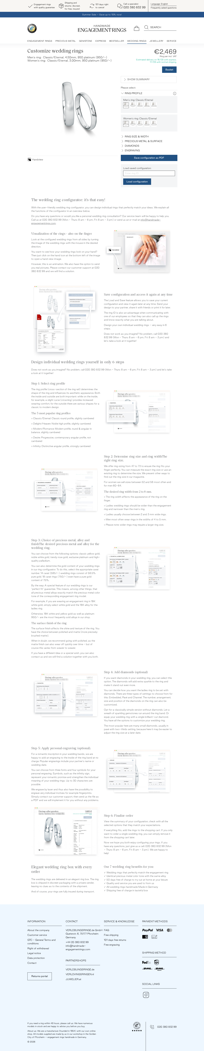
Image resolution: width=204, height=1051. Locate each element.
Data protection (36, 958)
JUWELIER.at (73, 979)
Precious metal (65, 41)
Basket (169, 69)
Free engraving (112, 944)
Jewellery (156, 41)
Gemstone (85, 41)
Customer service (37, 935)
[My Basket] (136, 28)
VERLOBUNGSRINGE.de (80, 969)
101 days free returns (115, 940)
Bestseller (116, 41)
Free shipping (111, 935)
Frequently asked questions (164, 8)
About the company (38, 930)
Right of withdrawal (38, 948)
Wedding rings (136, 41)
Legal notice (34, 953)
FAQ (106, 930)
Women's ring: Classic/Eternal (140, 118)
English (159, 4)
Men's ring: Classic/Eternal (138, 100)
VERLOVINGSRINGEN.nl (80, 974)
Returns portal (39, 976)
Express (100, 41)
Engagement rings (39, 41)
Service (172, 41)
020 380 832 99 (167, 1026)
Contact (31, 963)
